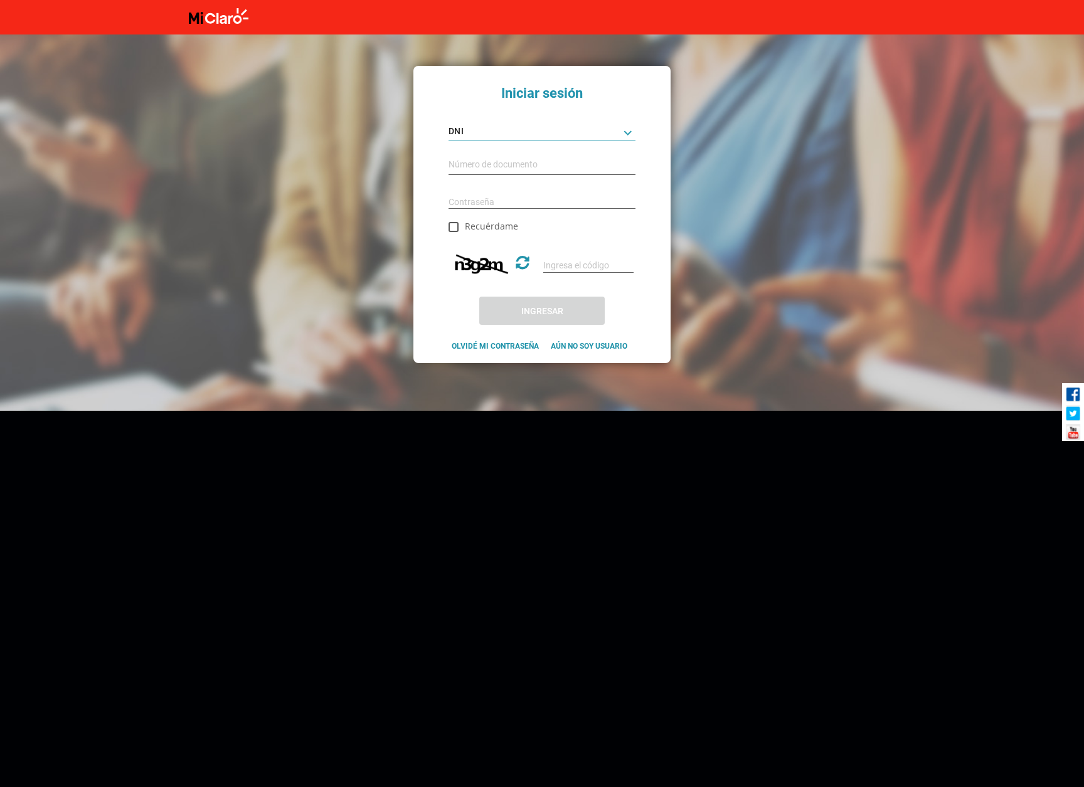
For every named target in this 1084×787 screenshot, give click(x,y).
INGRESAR (542, 311)
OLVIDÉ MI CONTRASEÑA (495, 346)
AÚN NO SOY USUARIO (589, 346)
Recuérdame (491, 226)
